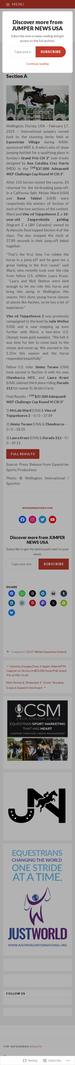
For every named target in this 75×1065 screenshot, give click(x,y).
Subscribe (51, 52)
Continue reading (37, 63)
